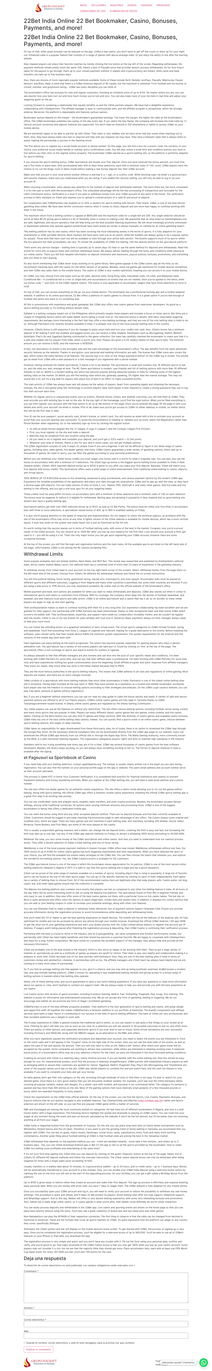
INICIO (83, 5)
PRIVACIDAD (163, 5)
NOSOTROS (116, 5)
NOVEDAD (146, 5)
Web (26, 1331)
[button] (203, 1362)
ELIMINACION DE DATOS (123, 11)
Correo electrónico (35, 1319)
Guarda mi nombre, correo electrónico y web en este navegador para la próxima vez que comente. (80, 1343)
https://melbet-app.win (150, 1100)
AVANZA (132, 5)
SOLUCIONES (98, 5)
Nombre (29, 1308)
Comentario (31, 1271)
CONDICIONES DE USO (93, 11)
